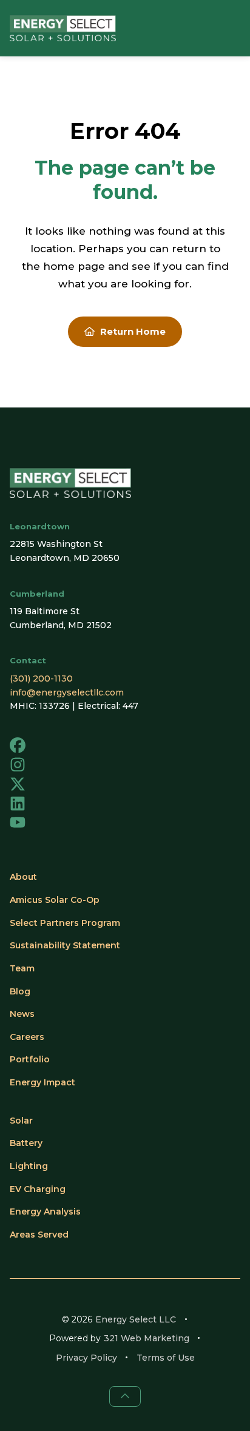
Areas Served (39, 1234)
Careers (27, 1036)
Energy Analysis (45, 1211)
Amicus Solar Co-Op (55, 899)
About (23, 876)
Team (22, 968)
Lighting (29, 1166)
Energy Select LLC (135, 1319)
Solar (21, 1120)
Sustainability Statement (65, 945)
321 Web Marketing (146, 1338)
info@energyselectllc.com (67, 692)
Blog (20, 991)
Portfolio (30, 1059)
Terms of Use (166, 1357)
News (22, 1013)
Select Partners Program (65, 922)
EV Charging (38, 1189)
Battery (26, 1143)
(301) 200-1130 (41, 678)
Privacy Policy (86, 1357)
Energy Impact (42, 1082)
